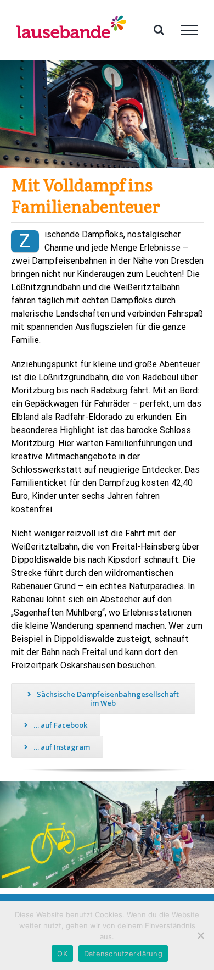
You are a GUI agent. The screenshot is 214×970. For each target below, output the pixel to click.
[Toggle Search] (159, 29)
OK (62, 953)
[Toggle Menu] (189, 30)
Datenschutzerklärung (123, 953)
